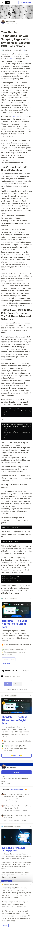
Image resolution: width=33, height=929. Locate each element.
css (25, 50)
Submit (8, 684)
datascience (6, 50)
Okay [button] (5, 925)
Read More (6, 663)
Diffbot (11, 59)
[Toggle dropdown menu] (30, 598)
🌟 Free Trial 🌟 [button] (16, 756)
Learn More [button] (7, 881)
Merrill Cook (10, 21)
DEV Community (17, 789)
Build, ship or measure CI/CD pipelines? (13, 849)
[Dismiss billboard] (30, 884)
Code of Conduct (11, 689)
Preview (17, 684)
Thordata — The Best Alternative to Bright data (14, 624)
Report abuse (23, 689)
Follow (16, 772)
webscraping (17, 50)
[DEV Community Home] (7, 2)
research (15, 116)
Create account (25, 2)
